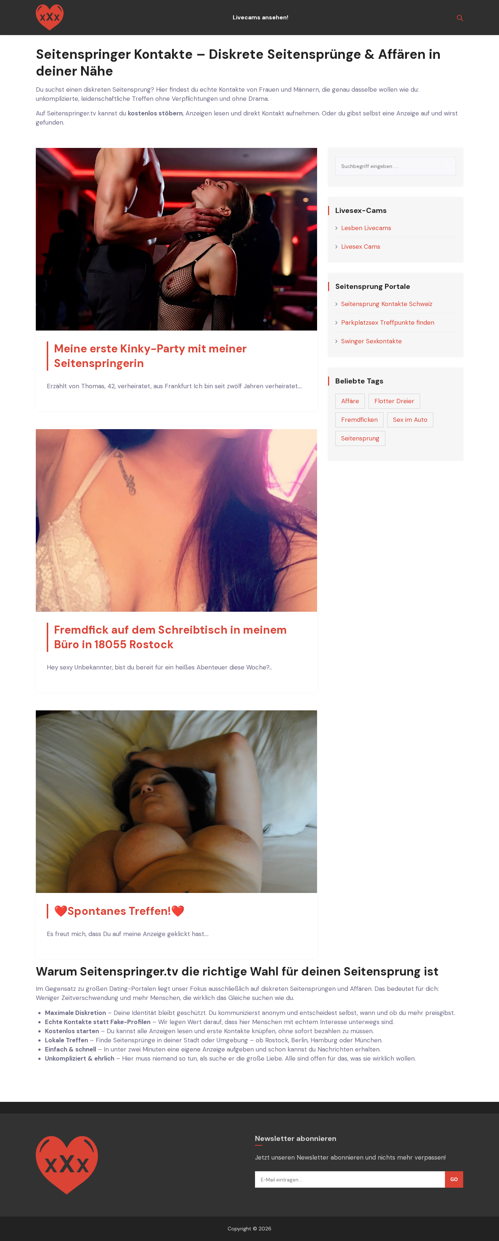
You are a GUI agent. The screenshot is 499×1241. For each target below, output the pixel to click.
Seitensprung (360, 438)
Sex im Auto (410, 420)
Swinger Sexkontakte (371, 341)
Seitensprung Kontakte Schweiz (387, 304)
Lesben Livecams (366, 228)
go (454, 1179)
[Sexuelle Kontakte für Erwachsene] (50, 17)
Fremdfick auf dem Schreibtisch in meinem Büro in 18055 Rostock (170, 637)
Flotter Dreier (394, 401)
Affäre (350, 401)
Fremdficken (359, 420)
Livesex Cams (360, 247)
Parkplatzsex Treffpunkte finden (387, 322)
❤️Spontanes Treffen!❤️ (119, 911)
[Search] (447, 166)
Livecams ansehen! (260, 17)
